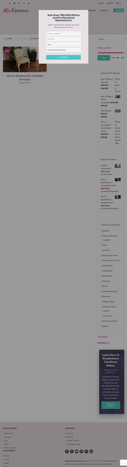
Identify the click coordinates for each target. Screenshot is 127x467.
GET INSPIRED (63, 57)
